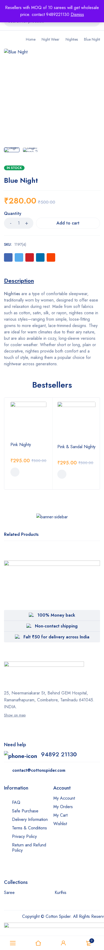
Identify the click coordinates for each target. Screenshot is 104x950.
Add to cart (68, 223)
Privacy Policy (24, 836)
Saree (9, 892)
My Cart (60, 815)
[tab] (19, 280)
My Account (64, 798)
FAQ (16, 802)
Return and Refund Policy (29, 847)
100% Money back (56, 615)
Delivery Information (30, 819)
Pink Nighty (20, 445)
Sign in (63, 943)
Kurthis (60, 892)
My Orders (63, 807)
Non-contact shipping (56, 626)
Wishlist (60, 824)
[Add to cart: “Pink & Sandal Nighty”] (61, 474)
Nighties (72, 39)
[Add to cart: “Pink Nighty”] (14, 472)
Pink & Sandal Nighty (76, 447)
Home (30, 39)
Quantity (12, 214)
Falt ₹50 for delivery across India (56, 637)
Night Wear (50, 39)
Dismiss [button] (77, 14)
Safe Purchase (25, 811)
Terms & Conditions (29, 828)
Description (19, 280)
